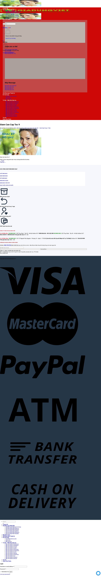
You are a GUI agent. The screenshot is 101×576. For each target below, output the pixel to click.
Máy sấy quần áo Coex (10, 109)
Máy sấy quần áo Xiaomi (11, 115)
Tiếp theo (3, 162)
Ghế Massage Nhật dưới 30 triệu (13, 11)
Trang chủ (5, 8)
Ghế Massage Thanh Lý (9, 93)
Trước (2, 161)
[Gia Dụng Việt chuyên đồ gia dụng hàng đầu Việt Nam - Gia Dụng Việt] (35, 12)
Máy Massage (6, 19)
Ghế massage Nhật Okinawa (12, 14)
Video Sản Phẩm (7, 119)
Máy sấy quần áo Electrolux (12, 112)
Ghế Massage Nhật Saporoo (12, 12)
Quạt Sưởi (7, 97)
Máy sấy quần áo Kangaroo (11, 103)
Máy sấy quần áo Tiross (11, 104)
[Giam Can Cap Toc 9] (20, 154)
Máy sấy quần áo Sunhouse (12, 101)
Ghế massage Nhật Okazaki (12, 17)
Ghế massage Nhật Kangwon (12, 16)
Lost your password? (5, 574)
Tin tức (4, 117)
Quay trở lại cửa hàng (10, 38)
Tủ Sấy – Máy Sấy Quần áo (9, 100)
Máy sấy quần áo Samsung (11, 107)
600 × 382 (16, 128)
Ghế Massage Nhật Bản (9, 9)
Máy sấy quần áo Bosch (11, 116)
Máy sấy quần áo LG (10, 113)
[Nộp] (3, 25)
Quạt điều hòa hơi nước (10, 96)
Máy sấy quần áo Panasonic (12, 108)
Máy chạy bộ (8, 98)
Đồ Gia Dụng (6, 94)
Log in (11, 571)
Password (3, 569)
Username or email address (7, 566)
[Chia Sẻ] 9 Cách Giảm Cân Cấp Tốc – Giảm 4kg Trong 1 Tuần (36, 128)
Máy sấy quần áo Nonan (11, 111)
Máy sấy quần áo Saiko (11, 105)
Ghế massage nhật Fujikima (12, 15)
